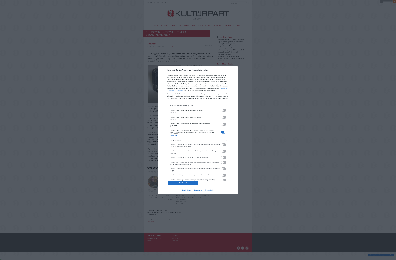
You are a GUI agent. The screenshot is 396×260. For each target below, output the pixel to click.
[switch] (223, 110)
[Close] (234, 70)
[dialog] (198, 130)
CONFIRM (183, 183)
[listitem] (198, 106)
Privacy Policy (209, 190)
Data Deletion (186, 190)
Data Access (198, 190)
